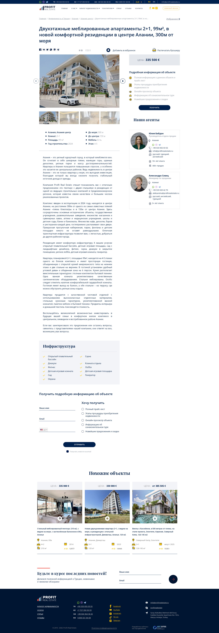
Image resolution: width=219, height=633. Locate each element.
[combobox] (43, 430)
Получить (154, 107)
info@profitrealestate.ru (171, 2)
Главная (64, 8)
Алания (75, 18)
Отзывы (128, 8)
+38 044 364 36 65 (85, 614)
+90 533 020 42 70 (160, 190)
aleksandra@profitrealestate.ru (166, 193)
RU (123, 2)
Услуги (40, 610)
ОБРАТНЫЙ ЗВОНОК (171, 8)
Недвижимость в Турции (59, 18)
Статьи (118, 8)
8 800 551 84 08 (84, 618)
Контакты (139, 8)
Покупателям (107, 8)
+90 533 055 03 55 (160, 148)
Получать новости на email (80, 451)
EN (154, 2)
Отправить (79, 444)
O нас (73, 8)
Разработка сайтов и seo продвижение (140, 627)
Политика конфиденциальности (104, 628)
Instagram (117, 613)
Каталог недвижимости (88, 8)
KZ (81, 2)
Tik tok (115, 617)
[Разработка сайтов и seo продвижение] (160, 628)
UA (102, 2)
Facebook (117, 606)
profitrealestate (156, 608)
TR (61, 2)
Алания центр (87, 18)
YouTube (116, 610)
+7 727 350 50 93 (84, 610)
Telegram (116, 620)
